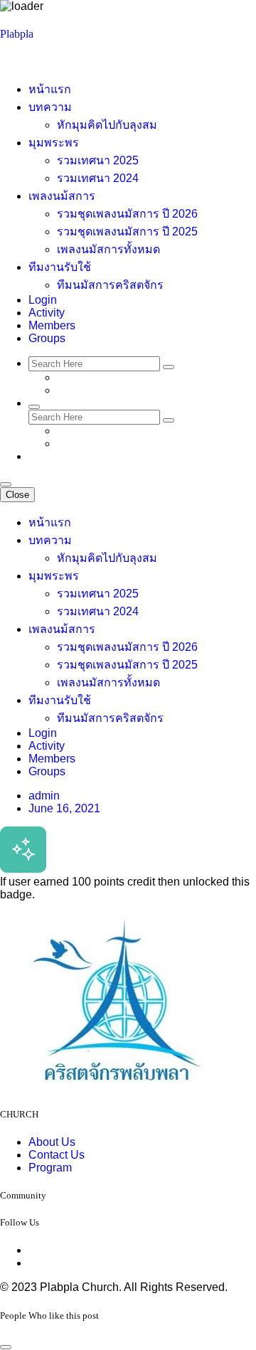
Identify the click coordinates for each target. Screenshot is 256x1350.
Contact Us (56, 1155)
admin (44, 796)
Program (50, 1168)
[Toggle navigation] (5, 484)
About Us (51, 1142)
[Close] (5, 1347)
